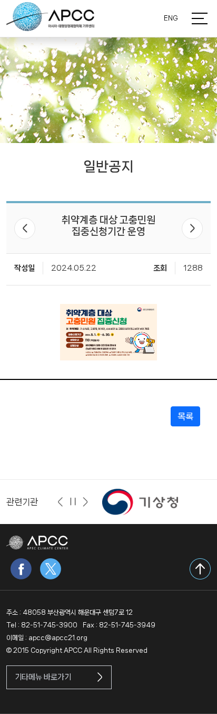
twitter (50, 568)
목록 (185, 416)
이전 (24, 228)
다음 (192, 228)
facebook (21, 568)
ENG (171, 18)
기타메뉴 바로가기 (43, 677)
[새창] (140, 501)
